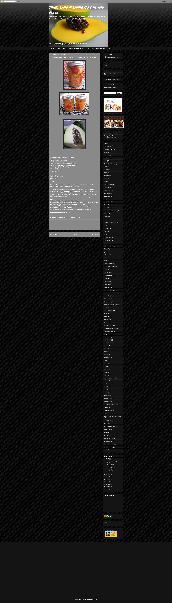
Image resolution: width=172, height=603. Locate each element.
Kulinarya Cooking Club (110, 304)
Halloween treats (109, 263)
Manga (106, 313)
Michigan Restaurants (110, 325)
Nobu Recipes (108, 342)
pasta (105, 363)
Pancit (106, 360)
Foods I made (113, 534)
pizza (105, 366)
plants (106, 369)
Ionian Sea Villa (108, 290)
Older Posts (94, 234)
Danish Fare (107, 208)
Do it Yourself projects (110, 222)
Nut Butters (107, 348)
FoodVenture (107, 237)
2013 (107, 474)
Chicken (106, 187)
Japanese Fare (108, 298)
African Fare (107, 146)
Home (52, 48)
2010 (107, 481)
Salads (106, 395)
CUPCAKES (107, 202)
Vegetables (107, 441)
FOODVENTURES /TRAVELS (96, 48)
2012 (107, 476)
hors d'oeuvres (108, 275)
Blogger (95, 599)
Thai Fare (107, 429)
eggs (105, 225)
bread (105, 172)
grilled (106, 260)
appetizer (106, 152)
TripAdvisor (107, 432)
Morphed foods (108, 334)
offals (105, 351)
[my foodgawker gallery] (113, 79)
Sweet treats (107, 420)
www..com (110, 530)
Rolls (105, 392)
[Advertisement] (83, 225)
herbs (105, 269)
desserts (106, 213)
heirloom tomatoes (109, 266)
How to (106, 278)
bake (105, 161)
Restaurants (107, 384)
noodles (106, 345)
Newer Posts (54, 234)
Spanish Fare (108, 410)
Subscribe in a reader (110, 87)
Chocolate (107, 193)
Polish (106, 372)
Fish (105, 231)
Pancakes (107, 357)
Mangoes (106, 316)
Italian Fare (107, 293)
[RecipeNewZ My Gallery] (112, 57)
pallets (106, 354)
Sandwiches (107, 398)
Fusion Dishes (108, 246)
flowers (106, 234)
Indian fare (107, 287)
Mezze (106, 322)
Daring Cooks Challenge (111, 210)
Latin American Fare (110, 310)
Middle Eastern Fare (110, 328)
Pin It (105, 65)
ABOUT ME (61, 48)
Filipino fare (107, 228)
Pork (105, 375)
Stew (105, 413)
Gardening (107, 249)
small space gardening (110, 404)
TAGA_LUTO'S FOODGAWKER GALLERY (111, 136)
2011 (107, 479)
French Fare (107, 240)
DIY (105, 219)
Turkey (106, 435)
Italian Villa (107, 296)
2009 (107, 484)
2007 (107, 489)
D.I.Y (110, 48)
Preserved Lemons (109, 378)
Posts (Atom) (78, 239)
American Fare (108, 149)
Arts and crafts (108, 158)
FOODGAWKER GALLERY (76, 48)
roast (105, 389)
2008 (107, 486)
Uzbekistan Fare (108, 438)
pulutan (106, 381)
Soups (106, 407)
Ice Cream (107, 284)
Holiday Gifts (107, 272)
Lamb (105, 307)
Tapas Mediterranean (110, 426)
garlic (105, 252)
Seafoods (106, 401)
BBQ (105, 166)
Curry (105, 205)
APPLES (106, 155)
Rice (105, 387)
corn (105, 199)
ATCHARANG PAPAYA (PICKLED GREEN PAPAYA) (73, 58)
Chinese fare (107, 190)
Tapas (106, 423)
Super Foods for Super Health (112, 416)
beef (105, 169)
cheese (106, 181)
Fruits (105, 243)
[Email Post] (79, 217)
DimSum (106, 216)
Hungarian (107, 281)
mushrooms (107, 340)
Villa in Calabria (108, 447)
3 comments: (73, 217)
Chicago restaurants (110, 184)
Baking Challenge (109, 164)
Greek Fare (107, 257)
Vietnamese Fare (109, 444)
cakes (105, 178)
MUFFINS (107, 337)
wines (105, 450)
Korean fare (107, 301)
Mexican (106, 319)
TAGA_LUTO (81, 18)
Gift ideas (106, 254)
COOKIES (107, 196)
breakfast (106, 175)
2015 (107, 459)
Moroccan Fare (108, 331)
